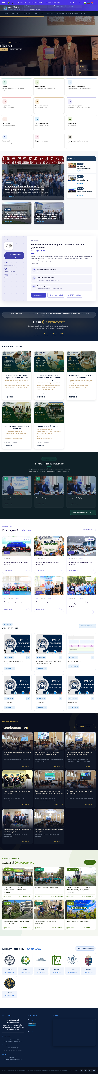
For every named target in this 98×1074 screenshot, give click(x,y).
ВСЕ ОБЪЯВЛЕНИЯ (86, 626)
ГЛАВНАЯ (6, 14)
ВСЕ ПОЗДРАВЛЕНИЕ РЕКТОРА (82, 512)
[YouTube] (94, 1070)
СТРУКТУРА (26, 14)
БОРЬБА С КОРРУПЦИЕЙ (53, 2)
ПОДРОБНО (80, 171)
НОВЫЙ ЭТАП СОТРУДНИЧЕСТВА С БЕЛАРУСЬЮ (83, 168)
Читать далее (37, 295)
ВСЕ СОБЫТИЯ (87, 530)
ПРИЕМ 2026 (61, 14)
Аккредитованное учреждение (15, 256)
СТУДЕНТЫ (50, 14)
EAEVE (83, 14)
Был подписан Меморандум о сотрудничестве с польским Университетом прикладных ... (46, 216)
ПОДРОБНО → (4, 49)
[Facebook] (81, 1070)
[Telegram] (85, 1070)
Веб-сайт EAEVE (57, 295)
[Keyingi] (94, 46)
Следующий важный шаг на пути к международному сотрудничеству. (25, 188)
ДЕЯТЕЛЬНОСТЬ (38, 14)
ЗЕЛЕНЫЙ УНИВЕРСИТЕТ (36, 2)
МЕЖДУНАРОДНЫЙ (72, 14)
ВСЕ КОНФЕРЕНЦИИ (84, 727)
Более (88, 862)
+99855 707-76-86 (13, 1048)
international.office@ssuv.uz (13, 1059)
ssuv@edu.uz (13, 1057)
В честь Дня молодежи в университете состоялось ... (85, 192)
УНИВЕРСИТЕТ (15, 14)
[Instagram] (89, 1070)
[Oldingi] (4, 46)
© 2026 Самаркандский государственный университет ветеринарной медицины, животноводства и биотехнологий (34, 1070)
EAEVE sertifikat (75, 295)
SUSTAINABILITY (21, 2)
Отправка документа (16, 49)
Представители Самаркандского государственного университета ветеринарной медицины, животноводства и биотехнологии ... (16, 215)
